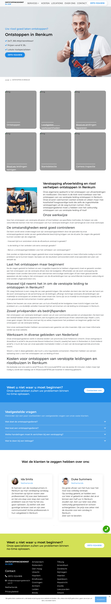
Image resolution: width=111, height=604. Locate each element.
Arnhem (36, 586)
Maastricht (62, 582)
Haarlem (36, 575)
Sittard (60, 593)
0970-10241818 (97, 3)
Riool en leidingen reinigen (17, 168)
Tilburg (60, 562)
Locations (57, 3)
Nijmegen (62, 572)
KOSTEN (45, 3)
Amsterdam (38, 562)
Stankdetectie (49, 166)
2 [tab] (57, 525)
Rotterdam (37, 565)
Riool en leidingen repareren (86, 126)
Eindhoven (37, 579)
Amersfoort (62, 565)
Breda (35, 593)
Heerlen (61, 575)
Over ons (70, 3)
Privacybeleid (11, 591)
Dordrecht (62, 569)
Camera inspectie (85, 166)
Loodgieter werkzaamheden (50, 126)
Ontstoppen (13, 125)
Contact (82, 3)
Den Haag (37, 569)
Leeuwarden (63, 589)
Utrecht (35, 572)
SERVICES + (33, 3)
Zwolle (60, 586)
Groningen (37, 582)
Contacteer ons (94, 390)
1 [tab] (54, 525)
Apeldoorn (62, 579)
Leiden (35, 589)
